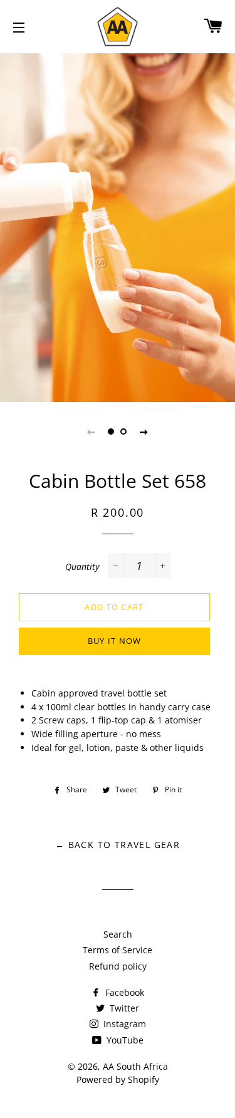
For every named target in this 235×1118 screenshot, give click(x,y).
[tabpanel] (117, 226)
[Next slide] (144, 431)
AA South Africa (135, 1066)
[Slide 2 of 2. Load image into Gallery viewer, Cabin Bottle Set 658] (124, 431)
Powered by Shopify (117, 1079)
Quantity (82, 566)
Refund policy (118, 966)
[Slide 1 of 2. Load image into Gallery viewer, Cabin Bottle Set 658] (111, 431)
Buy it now (115, 640)
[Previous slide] (91, 431)
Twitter (123, 1008)
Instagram (123, 1024)
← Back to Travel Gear (117, 845)
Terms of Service (117, 950)
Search (117, 934)
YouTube (124, 1040)
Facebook (123, 992)
